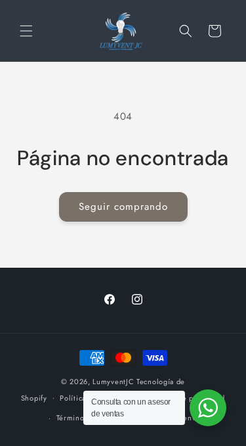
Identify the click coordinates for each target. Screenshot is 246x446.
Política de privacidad (187, 398)
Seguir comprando (123, 206)
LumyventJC (113, 381)
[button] (26, 30)
